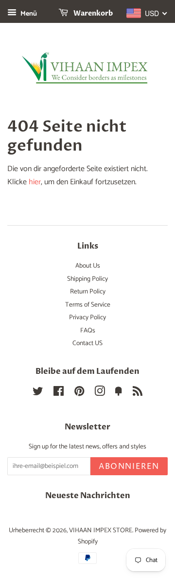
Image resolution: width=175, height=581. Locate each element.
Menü (28, 13)
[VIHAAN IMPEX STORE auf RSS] (137, 393)
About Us (87, 265)
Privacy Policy (87, 317)
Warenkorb (92, 13)
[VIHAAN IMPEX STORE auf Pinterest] (79, 393)
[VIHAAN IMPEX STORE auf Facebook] (58, 393)
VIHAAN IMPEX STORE (100, 530)
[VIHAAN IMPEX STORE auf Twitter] (38, 393)
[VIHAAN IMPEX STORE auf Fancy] (118, 393)
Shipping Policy (87, 278)
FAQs (87, 330)
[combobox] (147, 13)
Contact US (87, 343)
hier (35, 182)
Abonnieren (129, 466)
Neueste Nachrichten (87, 495)
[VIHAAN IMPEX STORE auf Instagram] (99, 393)
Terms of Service (87, 304)
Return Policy (87, 291)
